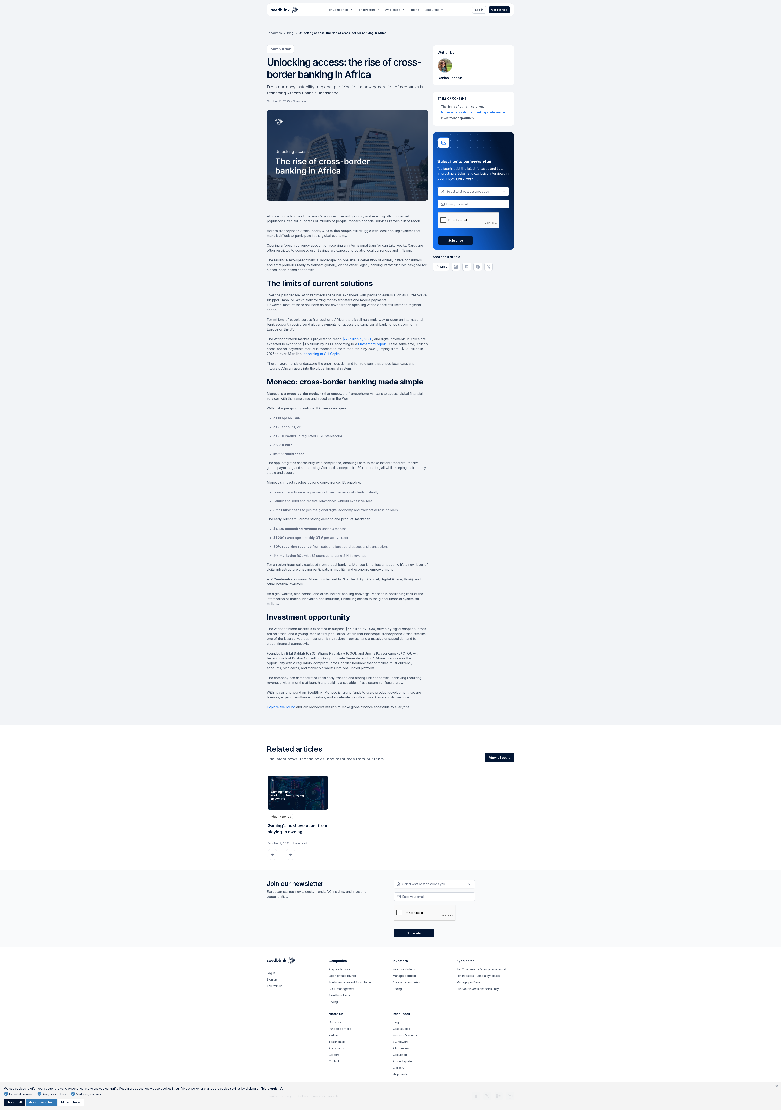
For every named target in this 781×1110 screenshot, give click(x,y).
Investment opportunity (457, 118)
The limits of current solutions (463, 106)
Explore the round (281, 707)
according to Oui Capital (322, 354)
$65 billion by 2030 (357, 339)
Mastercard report (372, 344)
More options (70, 1102)
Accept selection (41, 1102)
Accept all (14, 1102)
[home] (284, 10)
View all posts (499, 757)
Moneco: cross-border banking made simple (473, 112)
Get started (499, 9)
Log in (479, 9)
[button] (340, 9)
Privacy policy (190, 1088)
